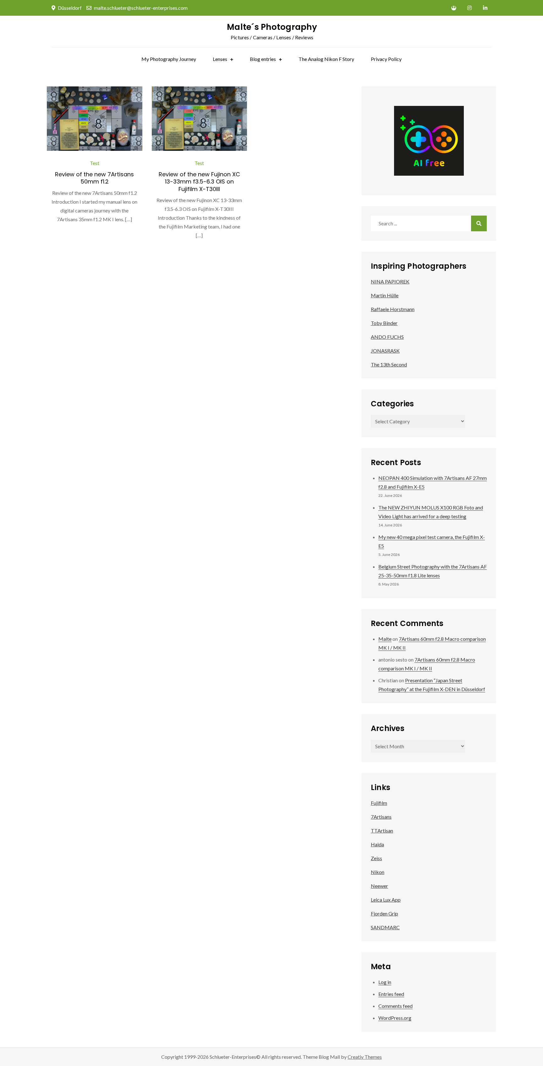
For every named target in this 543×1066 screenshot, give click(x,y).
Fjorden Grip (384, 913)
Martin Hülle (384, 295)
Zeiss (376, 858)
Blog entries (263, 59)
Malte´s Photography (272, 27)
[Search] (479, 223)
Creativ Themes (365, 1057)
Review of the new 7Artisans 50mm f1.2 (94, 177)
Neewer (379, 886)
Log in (384, 982)
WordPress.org (394, 1018)
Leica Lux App (386, 900)
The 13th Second (389, 364)
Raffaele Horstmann (392, 309)
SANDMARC (385, 927)
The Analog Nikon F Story (326, 59)
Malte (385, 639)
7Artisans (381, 817)
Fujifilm (379, 803)
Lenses (220, 59)
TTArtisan (382, 830)
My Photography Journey (168, 59)
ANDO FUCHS (387, 337)
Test (94, 163)
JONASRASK (385, 351)
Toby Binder (384, 323)
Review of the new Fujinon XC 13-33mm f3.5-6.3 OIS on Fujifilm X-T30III (199, 181)
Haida (377, 844)
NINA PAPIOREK (390, 281)
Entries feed (391, 994)
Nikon (377, 872)
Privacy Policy (386, 59)
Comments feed (395, 1006)
